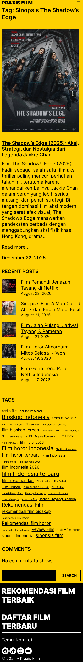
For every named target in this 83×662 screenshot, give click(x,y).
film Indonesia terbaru (30, 473)
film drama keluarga (14, 436)
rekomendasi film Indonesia (15, 530)
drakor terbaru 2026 (65, 418)
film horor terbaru (21, 455)
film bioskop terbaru (21, 430)
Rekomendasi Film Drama (15, 517)
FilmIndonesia (9, 461)
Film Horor (66, 436)
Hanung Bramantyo (35, 493)
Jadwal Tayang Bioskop (57, 499)
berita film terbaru (32, 411)
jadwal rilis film (29, 499)
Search (69, 575)
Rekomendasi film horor (26, 523)
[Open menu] (79, 2)
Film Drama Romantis (42, 436)
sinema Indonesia (17, 535)
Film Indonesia (54, 455)
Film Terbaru (11, 487)
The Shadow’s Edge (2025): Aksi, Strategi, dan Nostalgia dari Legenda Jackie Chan (40, 149)
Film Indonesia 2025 (30, 461)
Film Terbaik (60, 481)
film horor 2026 (32, 442)
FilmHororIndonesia (66, 449)
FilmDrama (48, 430)
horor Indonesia (58, 493)
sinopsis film (49, 535)
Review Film (43, 529)
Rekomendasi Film (23, 505)
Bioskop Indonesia (26, 417)
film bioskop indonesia (54, 424)
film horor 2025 (10, 443)
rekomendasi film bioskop (26, 511)
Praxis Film (30, 658)
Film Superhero (44, 481)
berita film (9, 411)
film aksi (19, 424)
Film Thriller (58, 487)
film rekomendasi (18, 480)
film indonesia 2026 (20, 467)
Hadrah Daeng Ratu (12, 493)
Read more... (16, 247)
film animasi (32, 424)
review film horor (68, 530)
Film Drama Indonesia (67, 430)
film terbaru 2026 (36, 487)
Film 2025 (7, 424)
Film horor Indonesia (27, 448)
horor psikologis (10, 499)
